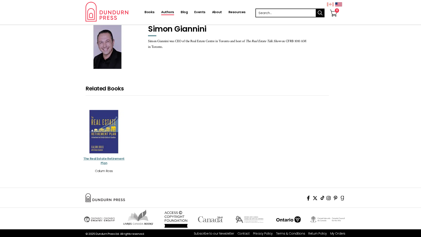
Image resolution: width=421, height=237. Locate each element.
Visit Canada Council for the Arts (327, 219)
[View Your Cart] (333, 8)
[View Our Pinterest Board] (336, 199)
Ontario (288, 219)
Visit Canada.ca (210, 219)
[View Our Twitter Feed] (315, 199)
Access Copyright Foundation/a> (176, 219)
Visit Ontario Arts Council (249, 219)
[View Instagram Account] (328, 199)
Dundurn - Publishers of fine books (115, 12)
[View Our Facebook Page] (308, 199)
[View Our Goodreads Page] (342, 199)
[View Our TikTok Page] (322, 199)
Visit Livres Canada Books (138, 217)
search (320, 13)
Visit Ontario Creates (99, 219)
